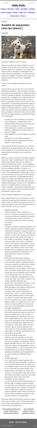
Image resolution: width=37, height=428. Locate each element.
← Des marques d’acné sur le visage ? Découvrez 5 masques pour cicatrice (11, 411)
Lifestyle (32, 9)
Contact (11, 422)
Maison (15, 12)
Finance (23, 16)
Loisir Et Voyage (6, 12)
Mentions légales (21, 422)
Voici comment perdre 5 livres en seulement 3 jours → (28, 411)
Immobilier (24, 9)
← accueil (5, 2)
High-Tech (22, 12)
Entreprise (31, 12)
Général (3, 9)
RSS (35, 425)
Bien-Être (10, 9)
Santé (17, 9)
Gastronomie (14, 16)
